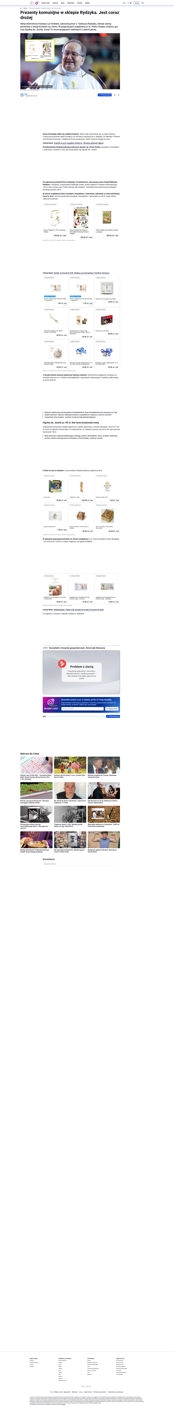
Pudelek (32, 1366)
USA (60, 1374)
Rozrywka (70, 3)
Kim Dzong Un (119, 1360)
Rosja (60, 1366)
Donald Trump (119, 1362)
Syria (60, 1370)
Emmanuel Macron (121, 1366)
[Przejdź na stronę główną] (32, 4)
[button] (129, 3)
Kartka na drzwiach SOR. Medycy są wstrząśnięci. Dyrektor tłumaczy (81, 273)
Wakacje (89, 1374)
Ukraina (60, 1362)
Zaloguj (136, 3)
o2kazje (55, 3)
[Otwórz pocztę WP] (124, 3)
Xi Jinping (118, 1370)
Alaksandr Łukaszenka (121, 1368)
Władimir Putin (120, 1364)
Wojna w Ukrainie (91, 1370)
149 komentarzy (105, 95)
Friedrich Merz (119, 1374)
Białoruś (61, 1378)
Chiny (88, 1366)
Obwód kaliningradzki (92, 1364)
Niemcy (60, 1376)
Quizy (63, 3)
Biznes (87, 3)
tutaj (64, 1404)
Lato (88, 1372)
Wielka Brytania (62, 1380)
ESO (26, 94)
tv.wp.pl (31, 1364)
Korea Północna (62, 1360)
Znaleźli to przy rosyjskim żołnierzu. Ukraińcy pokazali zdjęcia (78, 143)
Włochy (60, 1368)
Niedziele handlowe (92, 1362)
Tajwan (60, 1372)
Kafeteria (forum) (34, 1362)
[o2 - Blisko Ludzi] (38, 3)
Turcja (60, 1364)
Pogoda (79, 3)
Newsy (89, 1360)
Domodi (32, 1360)
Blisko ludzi (46, 3)
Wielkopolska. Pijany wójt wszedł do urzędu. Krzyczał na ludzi (79, 610)
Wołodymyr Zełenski (121, 1372)
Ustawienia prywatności (115, 1392)
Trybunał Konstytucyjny (93, 1368)
